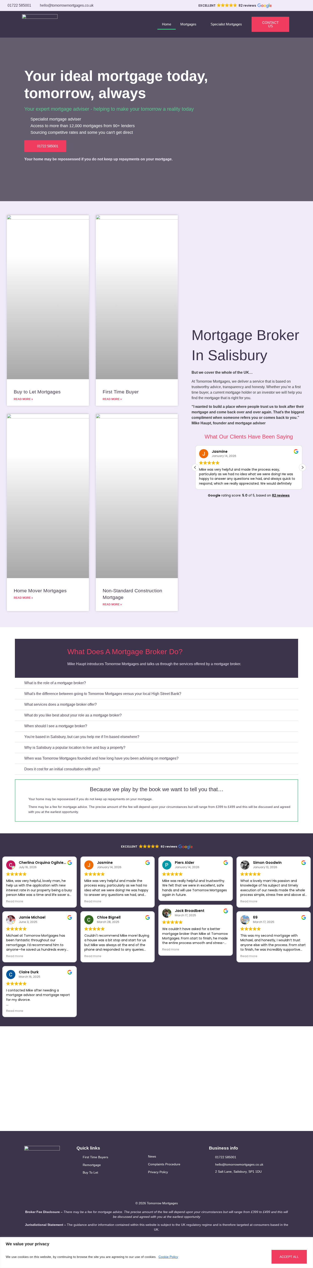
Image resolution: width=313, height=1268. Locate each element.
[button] (235, 5)
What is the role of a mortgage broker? (55, 683)
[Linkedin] (219, 1181)
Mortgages (188, 24)
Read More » (23, 399)
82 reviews (281, 495)
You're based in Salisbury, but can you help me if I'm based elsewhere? (81, 737)
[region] (156, 1252)
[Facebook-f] (211, 1181)
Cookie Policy (168, 1257)
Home (166, 24)
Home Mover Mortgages (40, 590)
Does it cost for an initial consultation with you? (62, 769)
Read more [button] (14, 901)
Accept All (289, 1257)
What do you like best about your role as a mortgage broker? (73, 715)
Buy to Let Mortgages (37, 391)
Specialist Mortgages (226, 24)
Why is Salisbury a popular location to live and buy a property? (74, 747)
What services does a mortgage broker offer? (60, 704)
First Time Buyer (121, 391)
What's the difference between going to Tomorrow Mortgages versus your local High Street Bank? (102, 694)
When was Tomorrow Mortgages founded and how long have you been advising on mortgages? (101, 758)
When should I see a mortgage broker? (55, 726)
